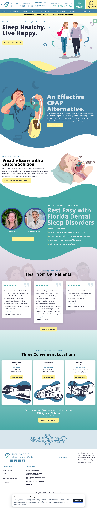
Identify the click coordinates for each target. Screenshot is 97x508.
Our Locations (88, 11)
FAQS (4, 473)
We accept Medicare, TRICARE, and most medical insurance (48, 15)
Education (45, 11)
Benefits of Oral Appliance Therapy (16, 180)
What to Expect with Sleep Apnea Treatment (35, 477)
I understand (78, 500)
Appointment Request (91, 7)
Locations (6, 483)
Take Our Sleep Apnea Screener (35, 481)
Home (4, 11)
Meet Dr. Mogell (8, 470)
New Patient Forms (8, 476)
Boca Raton (68, 3)
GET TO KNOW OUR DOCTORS (23, 239)
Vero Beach (61, 3)
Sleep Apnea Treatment (32, 470)
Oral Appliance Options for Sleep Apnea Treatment (34, 473)
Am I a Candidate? (55, 125)
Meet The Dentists (29, 11)
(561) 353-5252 (62, 5)
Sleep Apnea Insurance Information (10, 479)
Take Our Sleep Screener (12, 42)
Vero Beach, (48, 363)
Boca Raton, (80, 363)
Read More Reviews (48, 329)
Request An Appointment (48, 420)
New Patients (73, 11)
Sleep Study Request (80, 6)
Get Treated (14, 11)
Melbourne (53, 3)
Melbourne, (16, 363)
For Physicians (59, 11)
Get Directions (17, 377)
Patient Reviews (30, 484)
